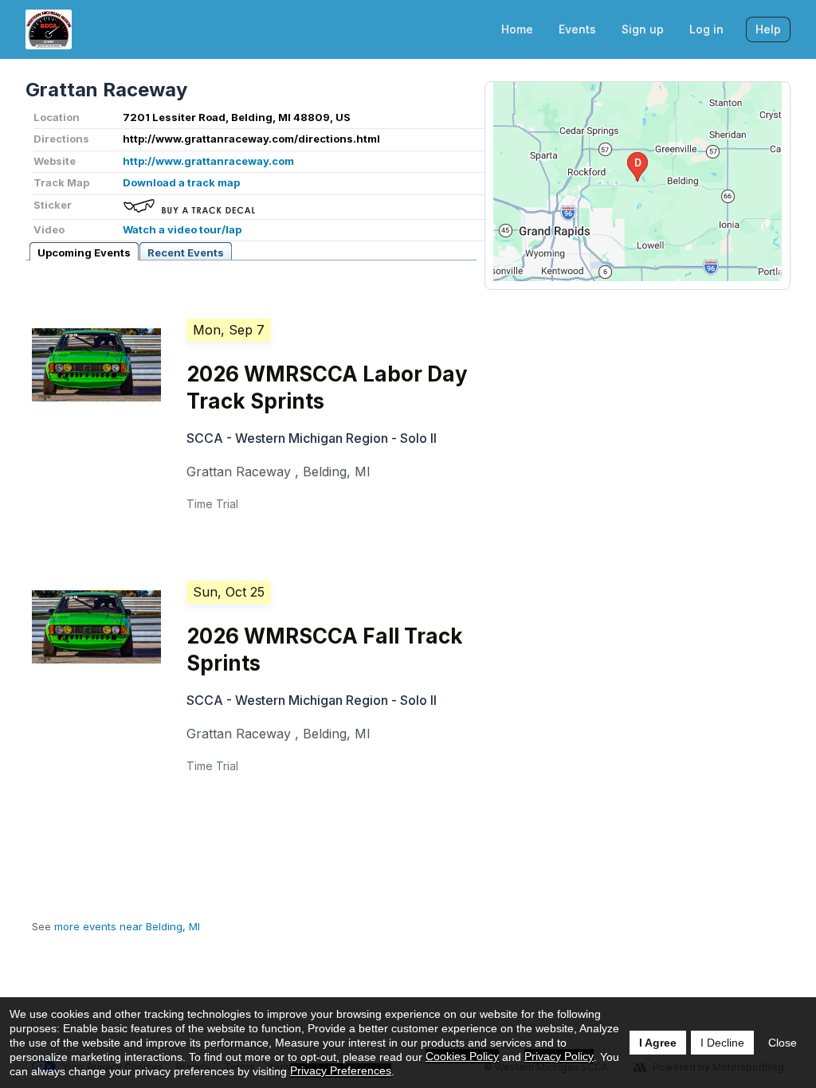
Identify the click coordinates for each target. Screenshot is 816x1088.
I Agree (658, 1042)
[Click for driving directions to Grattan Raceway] (637, 181)
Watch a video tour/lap (182, 229)
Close (782, 1042)
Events (577, 29)
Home (517, 29)
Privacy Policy (559, 1056)
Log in (706, 29)
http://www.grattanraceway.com (208, 161)
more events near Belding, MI (127, 926)
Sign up (643, 29)
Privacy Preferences (340, 1070)
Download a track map (181, 182)
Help (768, 29)
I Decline (722, 1042)
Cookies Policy (462, 1056)
